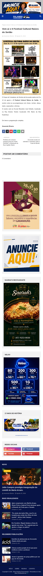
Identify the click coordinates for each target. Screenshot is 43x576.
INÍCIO (11, 568)
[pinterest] (30, 453)
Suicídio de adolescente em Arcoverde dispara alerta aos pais (24, 540)
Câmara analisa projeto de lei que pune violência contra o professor (24, 549)
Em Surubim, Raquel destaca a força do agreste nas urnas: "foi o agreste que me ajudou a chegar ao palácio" (25, 525)
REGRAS (24, 568)
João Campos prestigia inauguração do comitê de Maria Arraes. (19, 488)
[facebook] (30, 449)
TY (27, 573)
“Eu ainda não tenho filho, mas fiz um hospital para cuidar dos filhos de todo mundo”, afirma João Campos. (24, 515)
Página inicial (6, 25)
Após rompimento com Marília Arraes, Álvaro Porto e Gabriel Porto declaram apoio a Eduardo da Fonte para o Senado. (26, 505)
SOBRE (17, 568)
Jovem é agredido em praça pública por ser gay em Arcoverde (26, 558)
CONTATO (32, 568)
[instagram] (12, 449)
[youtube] (12, 453)
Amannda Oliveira (9, 36)
